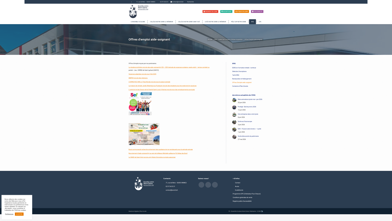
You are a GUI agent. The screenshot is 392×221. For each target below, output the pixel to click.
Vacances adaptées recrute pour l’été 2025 (142, 74)
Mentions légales (134, 211)
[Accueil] (129, 2)
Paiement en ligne (211, 11)
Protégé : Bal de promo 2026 (247, 107)
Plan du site (143, 211)
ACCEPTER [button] (19, 214)
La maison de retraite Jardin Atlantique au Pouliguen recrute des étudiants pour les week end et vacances (163, 86)
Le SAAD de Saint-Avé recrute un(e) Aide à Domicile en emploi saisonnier (152, 157)
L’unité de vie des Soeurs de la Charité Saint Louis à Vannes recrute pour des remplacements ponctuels (162, 89)
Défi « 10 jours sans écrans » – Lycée (249, 129)
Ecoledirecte (257, 11)
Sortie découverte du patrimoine (248, 136)
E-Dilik (259, 211)
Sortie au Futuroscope (245, 121)
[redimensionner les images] (234, 100)
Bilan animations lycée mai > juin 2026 (250, 99)
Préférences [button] (9, 214)
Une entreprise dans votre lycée (248, 114)
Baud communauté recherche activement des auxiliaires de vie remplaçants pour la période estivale (161, 149)
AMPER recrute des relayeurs (138, 78)
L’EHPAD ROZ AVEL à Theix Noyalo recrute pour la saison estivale (149, 82)
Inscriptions (227, 11)
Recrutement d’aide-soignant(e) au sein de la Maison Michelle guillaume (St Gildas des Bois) (158, 153)
